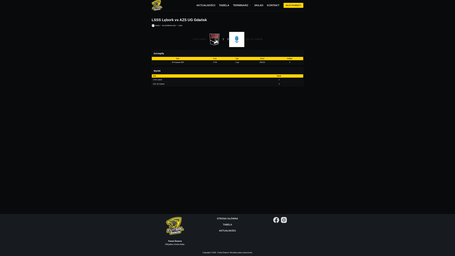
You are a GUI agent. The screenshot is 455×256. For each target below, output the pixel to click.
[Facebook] (276, 220)
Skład (258, 5)
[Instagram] (284, 220)
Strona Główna (227, 218)
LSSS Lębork (157, 80)
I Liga (180, 25)
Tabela (224, 5)
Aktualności (205, 5)
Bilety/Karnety (293, 5)
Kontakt (273, 5)
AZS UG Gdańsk (159, 84)
